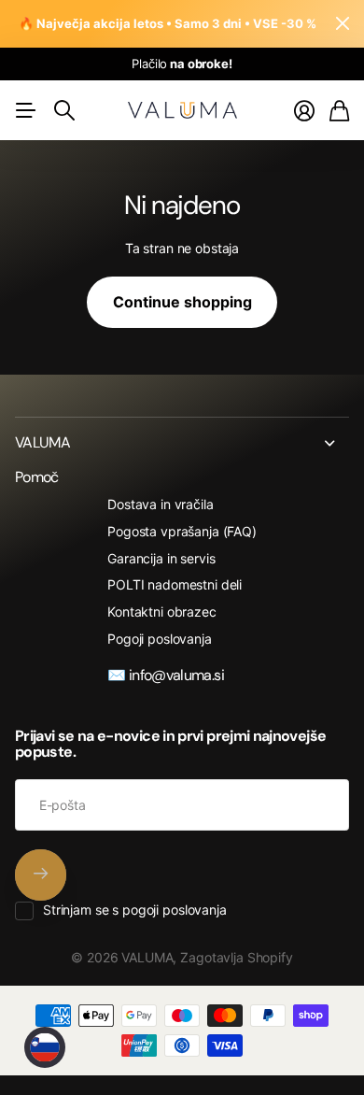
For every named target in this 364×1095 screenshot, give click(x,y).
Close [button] (182, 443)
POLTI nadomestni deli (174, 584)
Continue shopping (182, 301)
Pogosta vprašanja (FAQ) (182, 531)
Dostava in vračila (160, 504)
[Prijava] (304, 110)
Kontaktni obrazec (162, 611)
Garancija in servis (161, 558)
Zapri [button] (342, 24)
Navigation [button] (25, 110)
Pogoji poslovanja (159, 639)
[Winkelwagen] (339, 110)
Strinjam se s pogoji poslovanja (135, 909)
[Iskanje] (64, 110)
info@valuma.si (176, 675)
